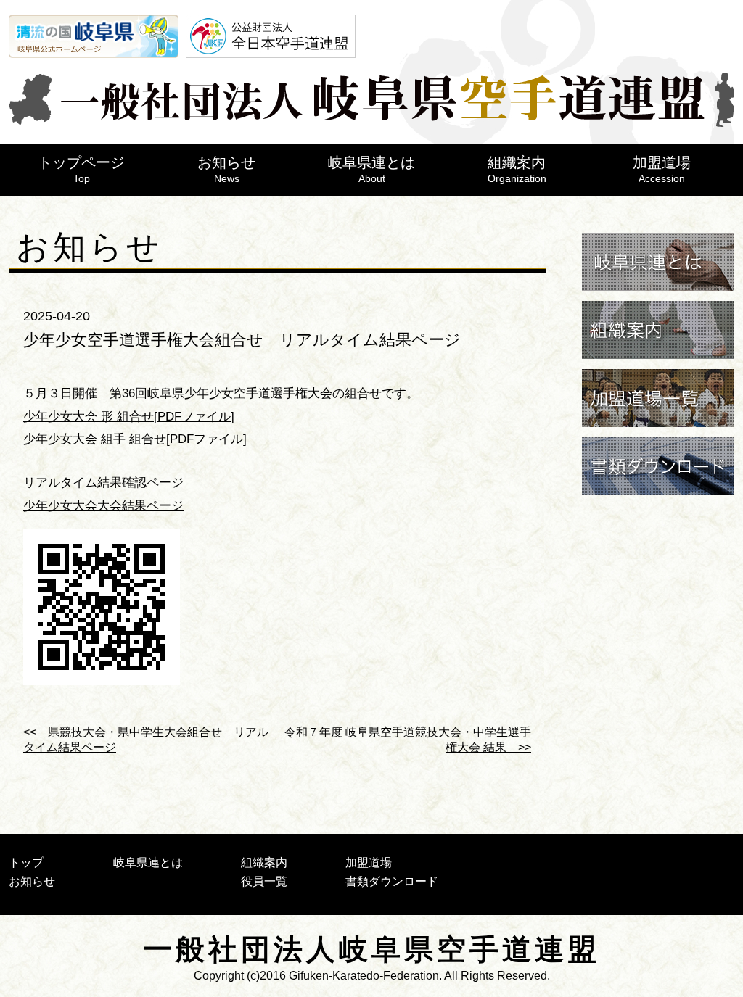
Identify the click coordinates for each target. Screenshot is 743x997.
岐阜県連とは (371, 169)
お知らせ (226, 169)
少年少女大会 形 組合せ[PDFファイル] (128, 416)
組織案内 (517, 169)
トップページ (81, 169)
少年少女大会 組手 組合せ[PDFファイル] (135, 439)
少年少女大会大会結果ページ (103, 506)
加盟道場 (662, 169)
